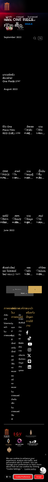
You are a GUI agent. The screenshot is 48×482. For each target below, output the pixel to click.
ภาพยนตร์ (20, 17)
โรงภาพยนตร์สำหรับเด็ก (15, 397)
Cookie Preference (23, 477)
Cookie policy (30, 469)
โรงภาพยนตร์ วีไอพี (15, 413)
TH (10, 477)
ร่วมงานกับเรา (20, 333)
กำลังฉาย (6, 317)
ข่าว (17, 20)
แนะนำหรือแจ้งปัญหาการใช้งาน (30, 316)
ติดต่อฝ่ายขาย (21, 347)
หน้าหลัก (9, 17)
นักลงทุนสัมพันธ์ (29, 20)
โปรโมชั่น (9, 20)
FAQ (7, 24)
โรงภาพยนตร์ (33, 17)
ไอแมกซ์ (13, 327)
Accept (38, 477)
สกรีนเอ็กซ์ (13, 349)
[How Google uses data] (37, 469)
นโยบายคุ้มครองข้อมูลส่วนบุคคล (22, 363)
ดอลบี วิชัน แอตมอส (13, 364)
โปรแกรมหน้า (7, 325)
